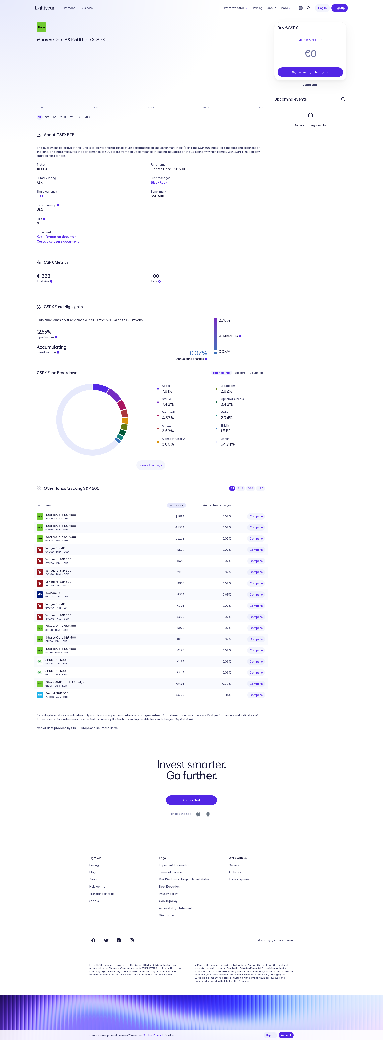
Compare (256, 516)
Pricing (258, 8)
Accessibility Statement (175, 908)
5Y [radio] (78, 117)
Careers (234, 865)
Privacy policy (168, 894)
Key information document (57, 237)
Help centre (97, 886)
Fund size (175, 505)
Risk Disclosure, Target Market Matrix (184, 879)
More (284, 8)
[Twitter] (106, 940)
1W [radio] (47, 117)
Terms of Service (170, 872)
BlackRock (159, 182)
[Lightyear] (45, 8)
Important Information (174, 865)
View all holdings (151, 465)
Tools (93, 879)
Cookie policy (168, 901)
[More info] (343, 99)
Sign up (340, 8)
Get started (191, 800)
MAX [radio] (87, 117)
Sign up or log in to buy (308, 72)
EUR (40, 196)
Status (94, 901)
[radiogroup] (64, 117)
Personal (70, 8)
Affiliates (235, 872)
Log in (322, 8)
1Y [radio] (71, 117)
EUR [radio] (240, 488)
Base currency (46, 205)
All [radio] (232, 488)
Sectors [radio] (240, 373)
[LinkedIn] (119, 940)
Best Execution (169, 886)
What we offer (234, 8)
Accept (286, 1035)
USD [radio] (260, 488)
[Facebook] (93, 940)
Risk (39, 219)
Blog (92, 872)
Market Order (308, 40)
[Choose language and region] (301, 8)
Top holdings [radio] (221, 373)
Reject (270, 1035)
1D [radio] (39, 117)
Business (87, 8)
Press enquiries (239, 879)
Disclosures (167, 915)
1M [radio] (54, 117)
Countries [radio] (256, 373)
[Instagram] (132, 940)
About (271, 8)
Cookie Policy (152, 1035)
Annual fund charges (217, 505)
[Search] (309, 8)
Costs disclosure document (58, 241)
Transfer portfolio (101, 894)
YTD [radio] (63, 117)
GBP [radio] (250, 488)
